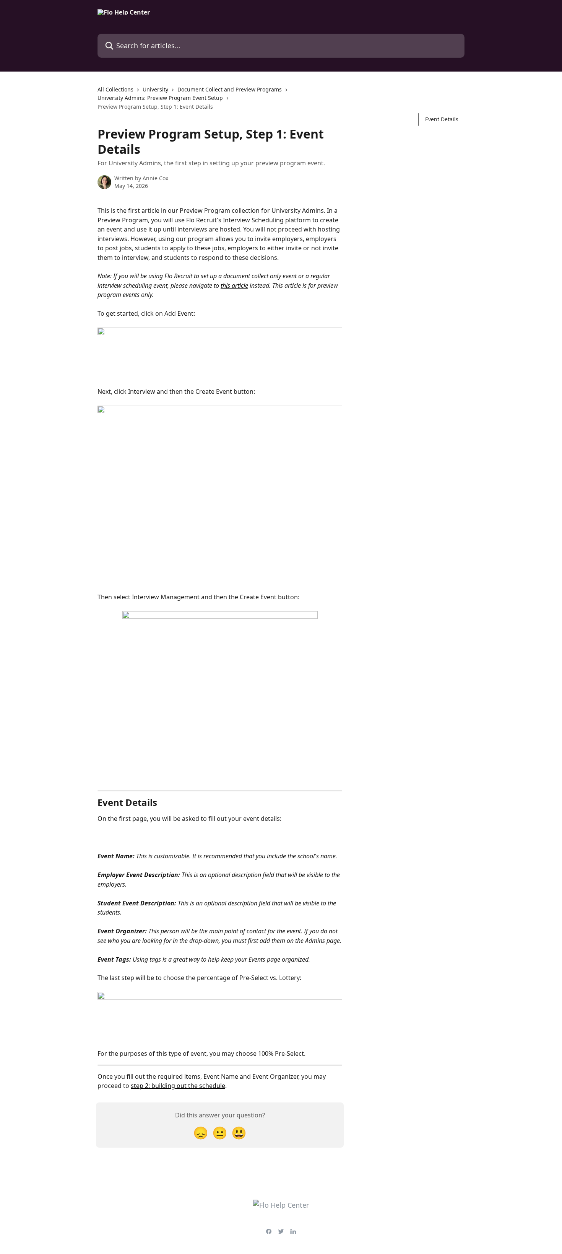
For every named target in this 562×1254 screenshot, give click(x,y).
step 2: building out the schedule (178, 1085)
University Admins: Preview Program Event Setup (160, 97)
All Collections (115, 89)
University (155, 89)
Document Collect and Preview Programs (229, 89)
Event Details (441, 119)
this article (234, 285)
